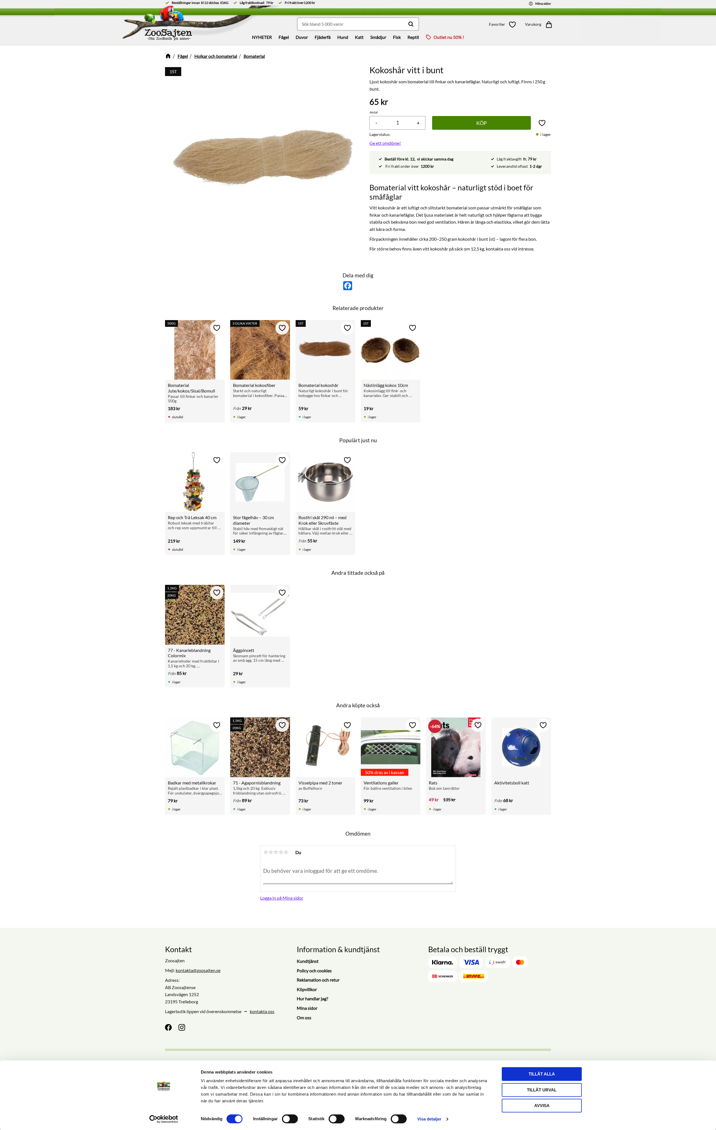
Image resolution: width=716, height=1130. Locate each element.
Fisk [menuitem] (397, 37)
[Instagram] (182, 1027)
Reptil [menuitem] (413, 37)
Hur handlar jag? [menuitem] (312, 998)
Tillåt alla (542, 1074)
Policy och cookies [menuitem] (314, 970)
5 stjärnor (285, 852)
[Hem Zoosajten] (155, 25)
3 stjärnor (275, 852)
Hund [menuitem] (342, 37)
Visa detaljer (429, 1119)
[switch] (290, 1118)
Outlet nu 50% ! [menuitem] (449, 37)
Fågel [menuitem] (284, 37)
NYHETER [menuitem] (262, 37)
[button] (504, 24)
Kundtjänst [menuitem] (308, 961)
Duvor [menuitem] (302, 37)
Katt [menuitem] (359, 37)
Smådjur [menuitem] (378, 37)
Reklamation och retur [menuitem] (318, 979)
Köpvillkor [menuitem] (307, 989)
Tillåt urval (542, 1090)
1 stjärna (265, 852)
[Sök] (411, 24)
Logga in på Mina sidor (281, 897)
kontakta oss (262, 1011)
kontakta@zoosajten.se (198, 970)
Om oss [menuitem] (304, 1017)
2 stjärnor (270, 852)
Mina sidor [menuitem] (307, 1008)
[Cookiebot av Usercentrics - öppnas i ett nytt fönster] (163, 1119)
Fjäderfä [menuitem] (323, 37)
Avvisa (542, 1105)
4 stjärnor (280, 852)
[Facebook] (168, 1027)
